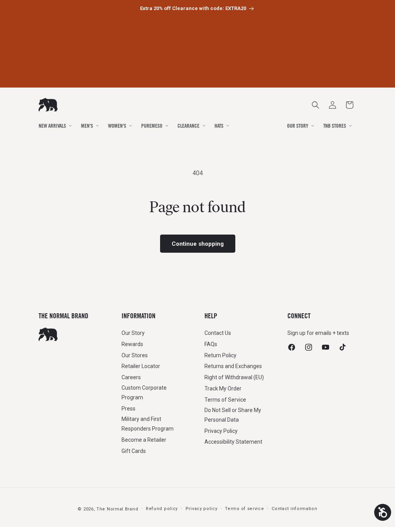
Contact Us (217, 333)
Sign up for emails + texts (318, 333)
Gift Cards (134, 451)
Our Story (133, 333)
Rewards (132, 344)
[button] (349, 104)
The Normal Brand (117, 509)
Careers (131, 377)
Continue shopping (198, 243)
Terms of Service (225, 400)
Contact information (294, 508)
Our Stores (135, 355)
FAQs (210, 344)
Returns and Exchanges (233, 366)
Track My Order (222, 388)
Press (128, 408)
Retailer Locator (141, 366)
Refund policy (162, 508)
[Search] (315, 104)
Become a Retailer (144, 440)
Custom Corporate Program (144, 392)
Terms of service (244, 508)
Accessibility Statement (233, 442)
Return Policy (220, 355)
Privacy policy (202, 508)
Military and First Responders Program (148, 424)
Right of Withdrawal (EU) (234, 377)
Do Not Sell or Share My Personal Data (232, 415)
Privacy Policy (221, 431)
